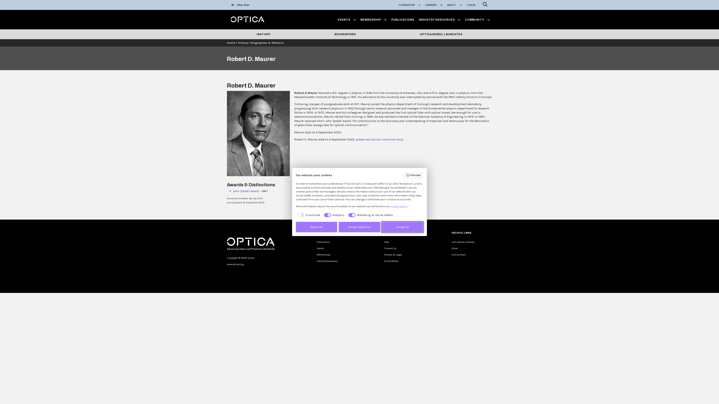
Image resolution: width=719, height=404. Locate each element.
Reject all (316, 227)
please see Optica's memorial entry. (380, 139)
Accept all (402, 227)
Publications (402, 19)
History (264, 34)
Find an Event (459, 254)
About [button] (451, 5)
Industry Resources (327, 261)
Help (386, 242)
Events (320, 248)
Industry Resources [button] (437, 19)
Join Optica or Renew (463, 242)
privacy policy (398, 206)
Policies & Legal (393, 254)
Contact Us (390, 248)
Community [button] (474, 19)
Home (231, 43)
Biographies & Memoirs (267, 43)
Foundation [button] (407, 5)
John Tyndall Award (246, 191)
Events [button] (344, 19)
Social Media (391, 261)
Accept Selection (359, 227)
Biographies (345, 34)
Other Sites (243, 5)
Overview (415, 175)
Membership (323, 254)
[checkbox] (308, 215)
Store (455, 248)
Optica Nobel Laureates (441, 34)
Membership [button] (370, 19)
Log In (471, 5)
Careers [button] (431, 5)
